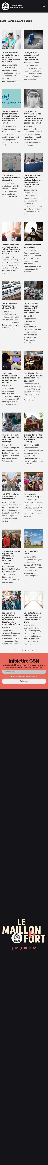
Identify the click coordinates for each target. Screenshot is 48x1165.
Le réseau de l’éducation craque (32, 495)
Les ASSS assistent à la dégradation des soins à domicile (33, 375)
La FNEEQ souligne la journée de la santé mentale (10, 496)
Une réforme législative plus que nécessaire (11, 177)
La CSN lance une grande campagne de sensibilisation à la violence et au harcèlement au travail (10, 117)
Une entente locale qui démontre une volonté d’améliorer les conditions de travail (33, 617)
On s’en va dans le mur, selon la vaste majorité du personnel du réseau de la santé (11, 57)
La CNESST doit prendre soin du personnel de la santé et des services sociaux (31, 308)
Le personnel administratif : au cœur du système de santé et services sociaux (11, 377)
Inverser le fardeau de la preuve (32, 246)
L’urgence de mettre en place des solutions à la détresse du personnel (11, 556)
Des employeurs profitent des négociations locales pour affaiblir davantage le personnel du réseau (11, 618)
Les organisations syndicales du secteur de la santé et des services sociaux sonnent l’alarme (33, 181)
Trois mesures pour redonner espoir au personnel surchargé (10, 438)
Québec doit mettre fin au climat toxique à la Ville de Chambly (33, 438)
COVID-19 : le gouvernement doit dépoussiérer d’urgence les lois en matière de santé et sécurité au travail (33, 117)
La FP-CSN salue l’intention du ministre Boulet (9, 306)
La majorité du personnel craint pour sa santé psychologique (31, 56)
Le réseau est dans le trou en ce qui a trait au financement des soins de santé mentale (11, 249)
